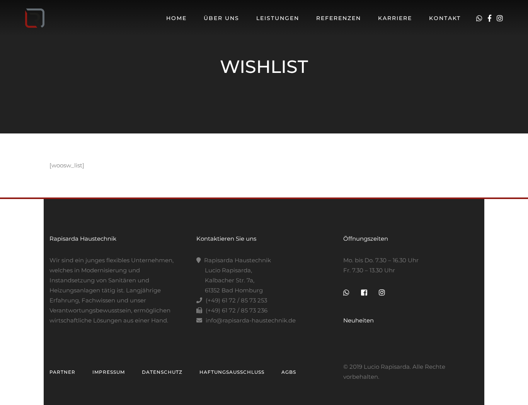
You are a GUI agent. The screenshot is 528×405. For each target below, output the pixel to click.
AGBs (288, 372)
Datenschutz (162, 372)
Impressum (108, 372)
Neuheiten (358, 320)
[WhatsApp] (481, 18)
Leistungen (277, 18)
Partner (62, 372)
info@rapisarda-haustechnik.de (251, 320)
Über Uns (221, 18)
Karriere (395, 18)
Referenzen (338, 18)
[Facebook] (491, 18)
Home (176, 18)
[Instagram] (500, 18)
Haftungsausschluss (231, 372)
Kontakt (445, 18)
